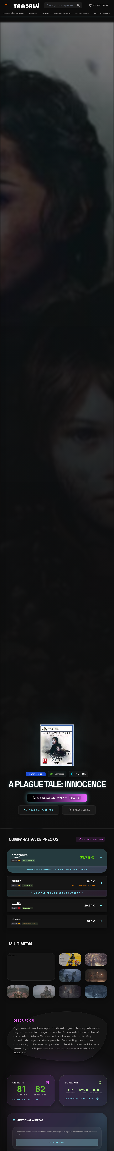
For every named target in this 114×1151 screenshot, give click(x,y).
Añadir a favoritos (38, 810)
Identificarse (57, 1142)
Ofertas (45, 13)
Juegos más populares (13, 13)
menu (6, 5)
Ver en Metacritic (25, 1099)
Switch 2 (33, 13)
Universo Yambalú (102, 13)
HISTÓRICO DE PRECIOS (90, 839)
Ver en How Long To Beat (82, 1098)
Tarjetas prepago (62, 13)
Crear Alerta (79, 810)
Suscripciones (82, 13)
